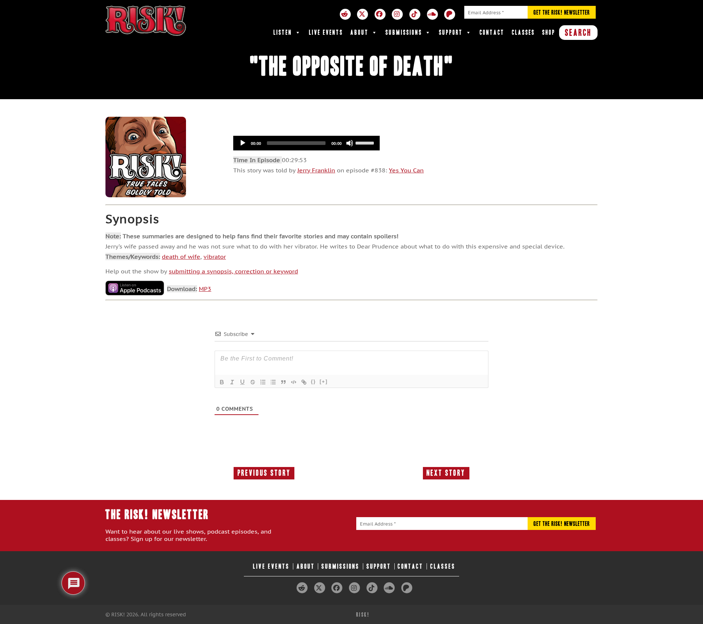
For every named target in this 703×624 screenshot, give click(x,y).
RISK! (363, 614)
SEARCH (578, 32)
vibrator (215, 256)
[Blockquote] (283, 382)
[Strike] (253, 382)
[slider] (366, 142)
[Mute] (349, 143)
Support (451, 32)
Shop (548, 32)
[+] (324, 381)
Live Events (326, 32)
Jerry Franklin (316, 170)
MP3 (205, 288)
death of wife (181, 256)
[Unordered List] (273, 382)
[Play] (242, 143)
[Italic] (232, 382)
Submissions (404, 32)
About (359, 32)
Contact (492, 32)
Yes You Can (406, 170)
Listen (283, 32)
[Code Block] (294, 382)
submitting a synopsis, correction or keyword (233, 271)
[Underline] (242, 382)
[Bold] (222, 382)
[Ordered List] (263, 382)
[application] (306, 143)
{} (313, 381)
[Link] (304, 382)
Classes (523, 32)
